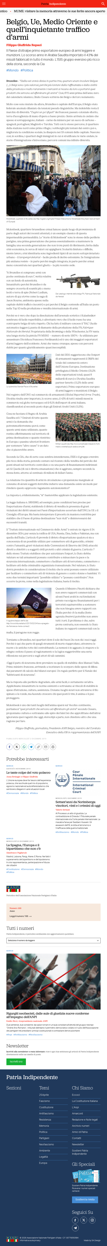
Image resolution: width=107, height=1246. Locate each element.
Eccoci (76, 1095)
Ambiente (44, 1151)
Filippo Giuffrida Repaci (24, 45)
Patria (53, 3)
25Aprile (44, 1095)
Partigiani (44, 1138)
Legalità (43, 1157)
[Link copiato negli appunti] (38, 747)
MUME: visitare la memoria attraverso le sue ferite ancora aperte (50, 11)
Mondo (13, 70)
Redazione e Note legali (85, 1120)
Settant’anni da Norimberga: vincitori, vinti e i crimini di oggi (78, 804)
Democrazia (13, 793)
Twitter (83, 1220)
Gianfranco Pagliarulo (16, 852)
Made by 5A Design (92, 1241)
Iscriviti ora (16, 1061)
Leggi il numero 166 (19, 916)
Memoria (44, 1126)
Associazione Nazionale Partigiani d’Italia (44, 1238)
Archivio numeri (80, 1126)
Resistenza (45, 1120)
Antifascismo (63, 832)
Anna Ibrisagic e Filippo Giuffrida (22, 776)
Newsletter (78, 1144)
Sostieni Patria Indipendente (80, 1152)
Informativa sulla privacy (30, 1241)
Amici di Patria (79, 1132)
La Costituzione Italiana (85, 1101)
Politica (28, 70)
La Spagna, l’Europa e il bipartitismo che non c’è (23, 847)
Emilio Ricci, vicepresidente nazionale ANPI (27, 1021)
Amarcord (77, 1113)
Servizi (9, 766)
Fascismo (44, 1101)
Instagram (92, 1220)
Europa (43, 1163)
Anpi (10, 1035)
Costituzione (14, 869)
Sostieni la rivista (85, 1199)
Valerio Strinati (63, 809)
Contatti (76, 1138)
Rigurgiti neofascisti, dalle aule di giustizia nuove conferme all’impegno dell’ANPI (47, 1015)
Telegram (75, 1228)
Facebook (75, 1220)
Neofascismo (36, 1035)
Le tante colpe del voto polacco (28, 772)
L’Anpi (75, 1107)
